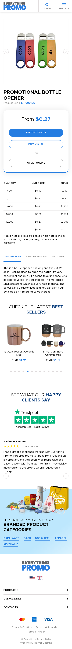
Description (12, 256)
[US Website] (32, 579)
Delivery (58, 256)
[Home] (14, 6)
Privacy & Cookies (22, 627)
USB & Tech (42, 538)
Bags (27, 538)
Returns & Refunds (46, 627)
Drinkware (11, 538)
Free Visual (36, 144)
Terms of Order (36, 632)
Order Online (36, 163)
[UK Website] (39, 579)
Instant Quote (36, 132)
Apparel (61, 538)
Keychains (10, 544)
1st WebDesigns (43, 643)
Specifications (36, 256)
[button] (6, 51)
